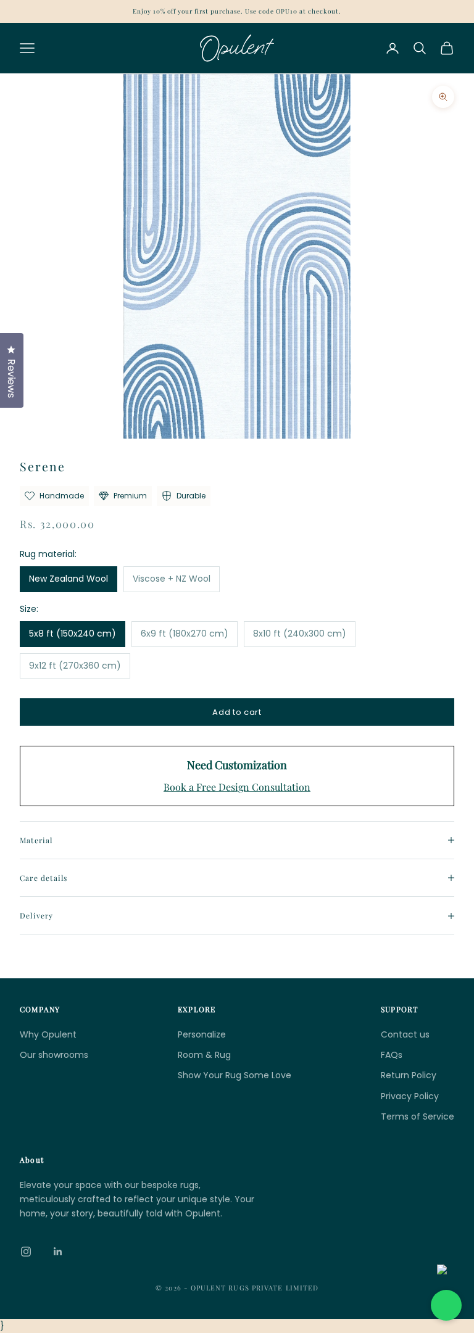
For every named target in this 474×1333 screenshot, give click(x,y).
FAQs (391, 1055)
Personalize (202, 1034)
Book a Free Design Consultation (237, 786)
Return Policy (408, 1075)
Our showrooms (54, 1055)
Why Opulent (48, 1034)
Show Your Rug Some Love (234, 1075)
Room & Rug (204, 1055)
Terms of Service (417, 1116)
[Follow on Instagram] (26, 1251)
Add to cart (236, 712)
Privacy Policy (410, 1096)
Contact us (405, 1034)
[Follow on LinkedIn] (58, 1251)
